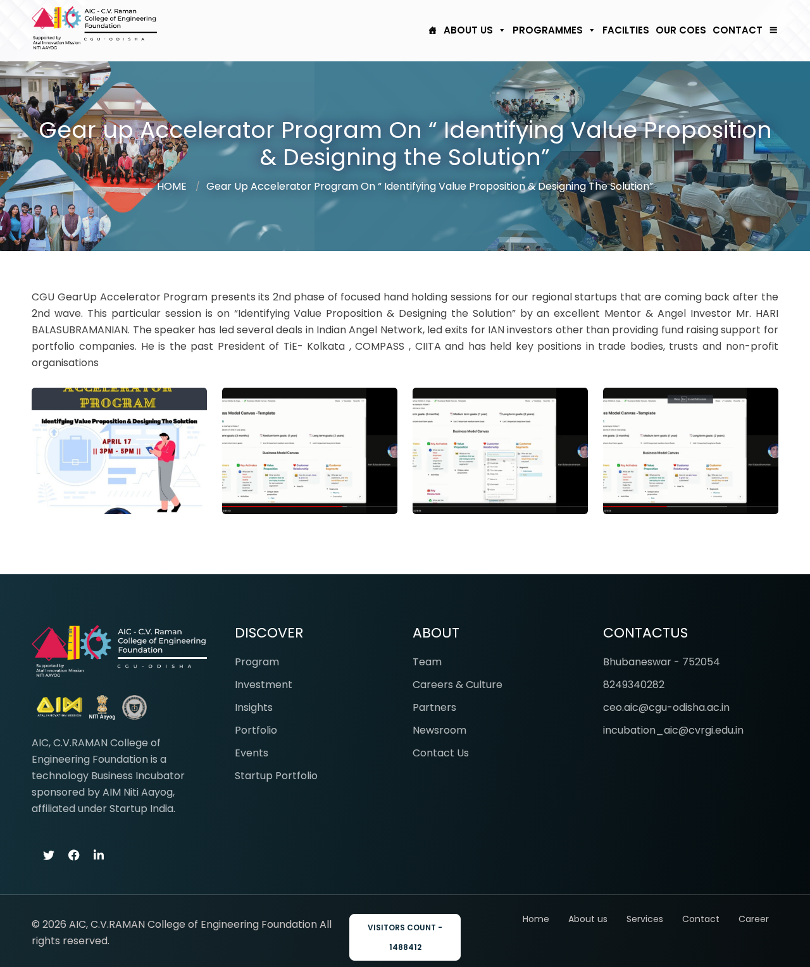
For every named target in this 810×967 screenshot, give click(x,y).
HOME (172, 186)
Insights (254, 707)
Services (644, 919)
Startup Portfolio (276, 775)
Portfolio (256, 730)
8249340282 (633, 684)
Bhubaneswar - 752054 (661, 662)
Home (536, 919)
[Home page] (429, 30)
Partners (434, 707)
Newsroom (439, 730)
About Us (468, 30)
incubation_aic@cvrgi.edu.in (673, 730)
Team (427, 662)
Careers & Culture (457, 684)
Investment (263, 684)
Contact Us (441, 753)
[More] (770, 30)
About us (588, 919)
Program (257, 662)
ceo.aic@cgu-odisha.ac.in (666, 707)
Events (251, 753)
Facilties (625, 30)
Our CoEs (681, 30)
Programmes (548, 30)
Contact (738, 30)
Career (753, 919)
